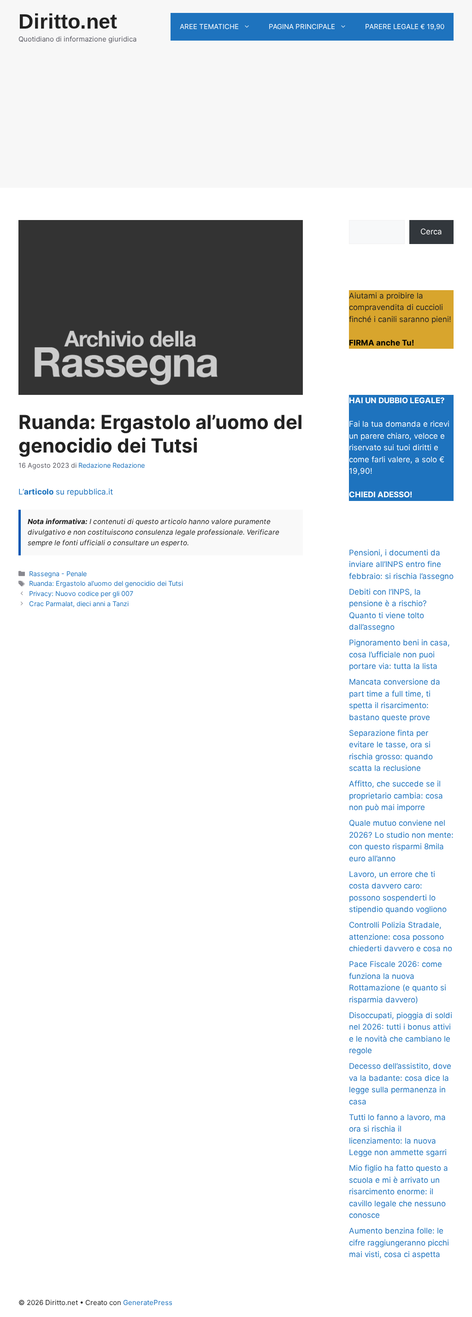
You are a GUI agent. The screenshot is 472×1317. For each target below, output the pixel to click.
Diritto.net (67, 21)
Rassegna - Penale (58, 574)
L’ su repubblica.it (65, 491)
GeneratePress (147, 1302)
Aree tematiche (209, 26)
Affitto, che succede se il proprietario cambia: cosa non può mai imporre (396, 795)
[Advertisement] (236, 123)
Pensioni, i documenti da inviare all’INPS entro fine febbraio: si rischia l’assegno (401, 564)
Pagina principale (302, 26)
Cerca (431, 231)
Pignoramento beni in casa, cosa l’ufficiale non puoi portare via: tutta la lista (399, 654)
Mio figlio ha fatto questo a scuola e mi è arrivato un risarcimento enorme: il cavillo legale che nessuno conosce (398, 1191)
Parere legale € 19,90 (404, 26)
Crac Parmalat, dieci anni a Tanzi (79, 604)
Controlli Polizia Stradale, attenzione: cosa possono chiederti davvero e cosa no (400, 936)
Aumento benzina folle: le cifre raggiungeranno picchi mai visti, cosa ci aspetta (399, 1242)
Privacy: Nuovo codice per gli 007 (81, 593)
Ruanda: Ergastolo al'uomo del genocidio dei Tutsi (106, 583)
